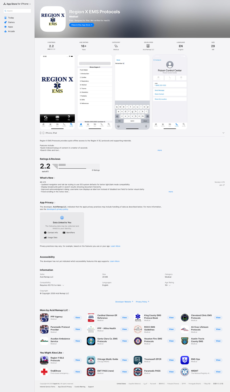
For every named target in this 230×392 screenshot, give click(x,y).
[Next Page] (227, 329)
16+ (166, 285)
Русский (153, 383)
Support (91, 386)
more (160, 150)
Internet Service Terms (47, 386)
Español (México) (135, 383)
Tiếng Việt (207, 383)
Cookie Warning (80, 386)
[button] (17, 18)
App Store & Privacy (65, 386)
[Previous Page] (37, 329)
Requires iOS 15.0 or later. (50, 285)
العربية (145, 383)
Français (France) (173, 383)
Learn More (115, 246)
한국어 (184, 383)
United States (121, 383)
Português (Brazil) (195, 383)
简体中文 (162, 383)
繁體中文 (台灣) (218, 383)
